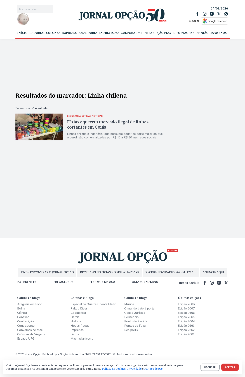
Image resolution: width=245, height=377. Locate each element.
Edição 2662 (186, 330)
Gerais (75, 317)
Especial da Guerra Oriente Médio (93, 304)
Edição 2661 (186, 334)
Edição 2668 (186, 304)
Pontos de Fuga (135, 325)
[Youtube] (212, 14)
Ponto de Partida (135, 321)
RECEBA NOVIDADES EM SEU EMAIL (170, 272)
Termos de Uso (153, 368)
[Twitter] (219, 14)
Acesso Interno (145, 282)
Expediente (26, 282)
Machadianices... (82, 338)
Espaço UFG (25, 338)
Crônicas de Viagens (31, 334)
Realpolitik (131, 330)
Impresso (69, 33)
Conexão (23, 317)
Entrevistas (109, 33)
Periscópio (131, 317)
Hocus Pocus (80, 325)
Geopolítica (78, 312)
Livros (75, 334)
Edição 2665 (186, 317)
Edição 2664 (186, 321)
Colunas (53, 33)
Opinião (201, 33)
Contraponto (26, 325)
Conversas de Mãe (30, 330)
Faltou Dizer (79, 308)
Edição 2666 (186, 312)
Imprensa (144, 33)
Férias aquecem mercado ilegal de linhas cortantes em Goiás (108, 124)
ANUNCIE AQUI (213, 272)
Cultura (128, 33)
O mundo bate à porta (139, 308)
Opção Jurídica (134, 312)
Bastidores (88, 33)
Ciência (22, 312)
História (76, 321)
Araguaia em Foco (29, 304)
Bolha (21, 308)
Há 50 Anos (218, 33)
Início (22, 33)
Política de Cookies (114, 368)
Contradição (25, 321)
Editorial (37, 33)
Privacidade (63, 282)
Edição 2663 (186, 325)
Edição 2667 (186, 308)
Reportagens (183, 33)
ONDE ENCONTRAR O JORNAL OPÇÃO (47, 272)
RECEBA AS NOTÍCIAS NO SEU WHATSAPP (109, 272)
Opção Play (162, 33)
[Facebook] (197, 14)
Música (129, 304)
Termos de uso (102, 282)
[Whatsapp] (226, 14)
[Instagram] (204, 14)
